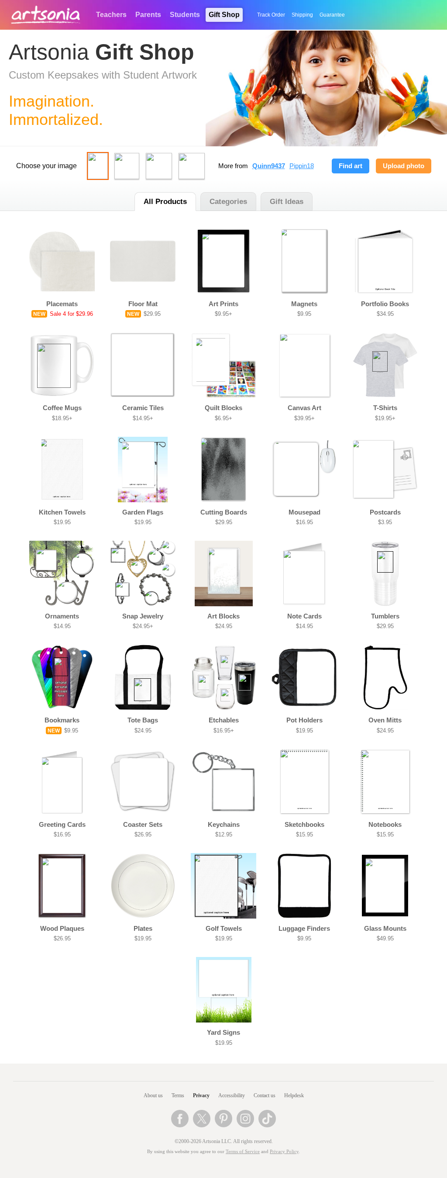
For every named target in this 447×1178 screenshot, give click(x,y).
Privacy (201, 1095)
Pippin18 (301, 165)
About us (153, 1095)
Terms (178, 1095)
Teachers (111, 14)
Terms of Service (243, 1151)
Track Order (271, 15)
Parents (148, 14)
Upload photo (403, 165)
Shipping (302, 15)
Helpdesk (294, 1095)
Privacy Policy (284, 1151)
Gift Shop (224, 14)
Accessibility (231, 1095)
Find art (350, 165)
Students (185, 14)
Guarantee (332, 15)
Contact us (264, 1095)
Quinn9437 (268, 165)
